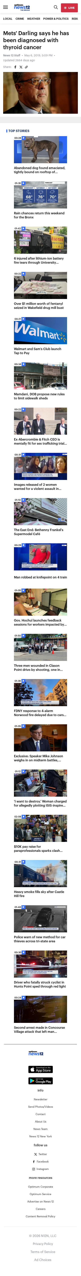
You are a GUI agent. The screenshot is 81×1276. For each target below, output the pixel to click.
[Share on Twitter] (20, 67)
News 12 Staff (11, 55)
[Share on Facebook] (15, 67)
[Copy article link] (26, 67)
